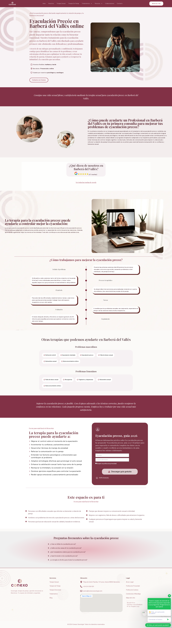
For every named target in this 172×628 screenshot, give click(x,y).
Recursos (97, 3)
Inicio (44, 3)
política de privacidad (110, 463)
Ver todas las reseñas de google (86, 182)
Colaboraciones (109, 3)
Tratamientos (86, 3)
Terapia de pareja (73, 3)
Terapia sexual (61, 3)
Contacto (119, 3)
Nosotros (51, 3)
